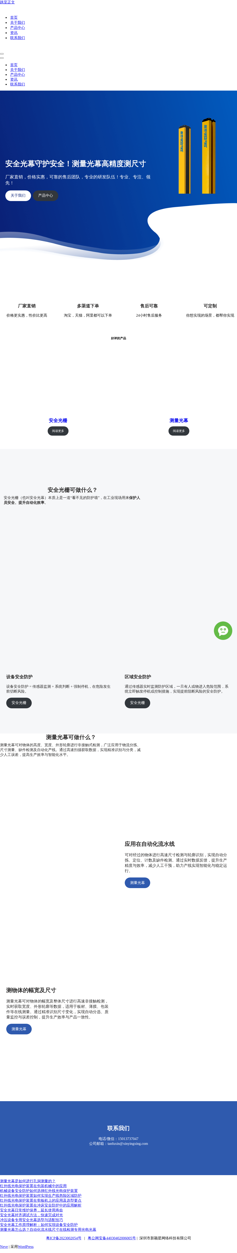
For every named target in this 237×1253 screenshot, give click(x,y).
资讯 (14, 33)
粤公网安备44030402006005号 (112, 1238)
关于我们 (17, 22)
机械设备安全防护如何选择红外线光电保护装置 (39, 1191)
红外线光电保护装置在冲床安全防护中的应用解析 (40, 1205)
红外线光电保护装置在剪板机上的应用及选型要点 (40, 1200)
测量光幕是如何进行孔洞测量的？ (28, 1181)
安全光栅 (58, 420)
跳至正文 (7, 2)
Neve (4, 1247)
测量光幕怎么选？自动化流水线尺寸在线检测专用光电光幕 (48, 1230)
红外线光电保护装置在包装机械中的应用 (33, 1186)
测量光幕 (179, 420)
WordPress (26, 1247)
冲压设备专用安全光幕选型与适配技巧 (31, 1220)
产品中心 (17, 28)
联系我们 (17, 38)
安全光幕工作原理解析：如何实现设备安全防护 (39, 1225)
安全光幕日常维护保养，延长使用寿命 (31, 1210)
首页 (14, 17)
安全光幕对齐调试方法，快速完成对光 (31, 1215)
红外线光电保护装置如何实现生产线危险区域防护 (40, 1196)
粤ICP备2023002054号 (63, 1238)
